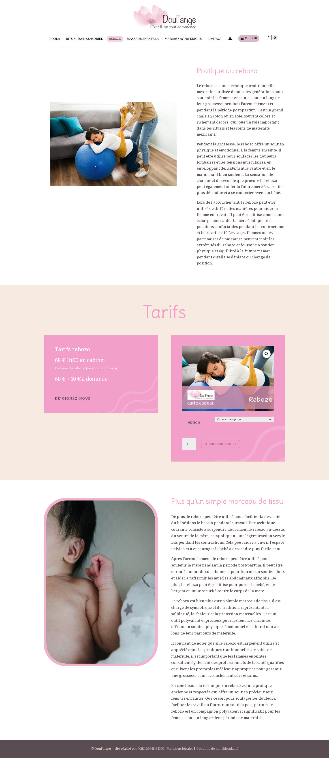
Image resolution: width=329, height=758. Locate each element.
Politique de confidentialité (217, 749)
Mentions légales (180, 749)
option (194, 422)
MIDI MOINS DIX (151, 749)
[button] (267, 354)
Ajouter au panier (220, 444)
